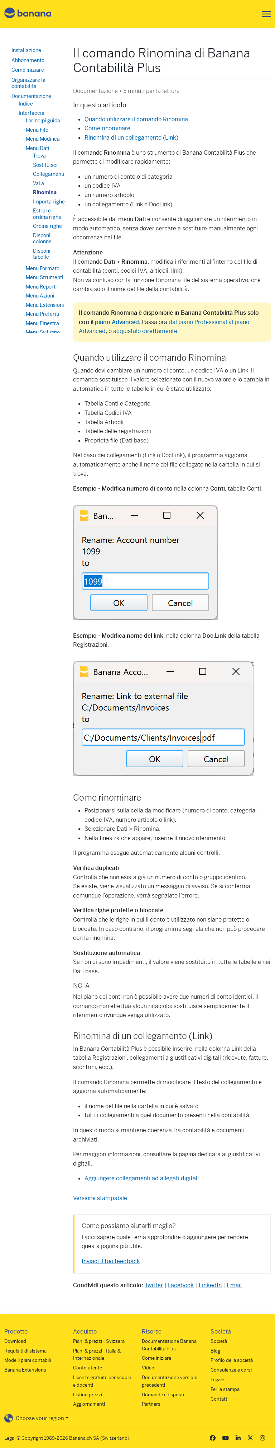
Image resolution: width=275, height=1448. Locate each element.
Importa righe (49, 201)
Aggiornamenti (89, 1404)
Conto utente (87, 1368)
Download (15, 1341)
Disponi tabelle (41, 254)
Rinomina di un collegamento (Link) (131, 137)
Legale (217, 1380)
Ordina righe (47, 226)
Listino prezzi (87, 1395)
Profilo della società (232, 1360)
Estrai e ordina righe (47, 213)
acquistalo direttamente (145, 331)
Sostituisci (45, 165)
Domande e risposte (163, 1395)
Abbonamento (27, 60)
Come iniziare (27, 70)
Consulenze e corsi (231, 1370)
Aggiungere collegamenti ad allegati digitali (142, 1178)
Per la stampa (225, 1389)
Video (148, 1368)
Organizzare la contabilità (28, 83)
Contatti (219, 1399)
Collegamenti (48, 174)
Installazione (26, 50)
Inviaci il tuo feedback (111, 1261)
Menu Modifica (43, 139)
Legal (9, 1438)
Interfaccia (31, 113)
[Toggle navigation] (264, 14)
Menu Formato (42, 268)
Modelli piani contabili (27, 1360)
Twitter (154, 1285)
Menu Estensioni (45, 305)
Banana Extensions (25, 1370)
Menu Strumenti (44, 277)
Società (219, 1341)
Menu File (37, 130)
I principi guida (43, 120)
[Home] (28, 14)
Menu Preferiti (42, 314)
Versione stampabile (100, 1198)
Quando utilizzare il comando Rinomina (136, 119)
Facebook (181, 1285)
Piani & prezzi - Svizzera (99, 1341)
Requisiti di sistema (25, 1351)
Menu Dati (37, 148)
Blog (215, 1351)
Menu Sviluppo (43, 332)
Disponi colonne (42, 238)
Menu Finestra (42, 323)
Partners (151, 1404)
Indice (26, 103)
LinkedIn (210, 1285)
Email (234, 1285)
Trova (39, 156)
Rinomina (45, 192)
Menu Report (41, 286)
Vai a (38, 183)
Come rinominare (107, 128)
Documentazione (31, 96)
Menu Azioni (40, 295)
